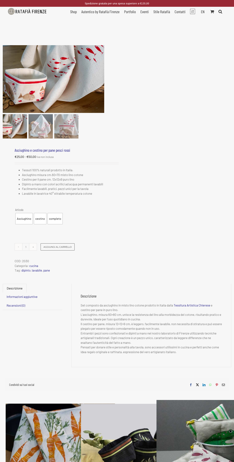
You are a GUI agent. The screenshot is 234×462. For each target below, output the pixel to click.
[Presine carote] (60, 439)
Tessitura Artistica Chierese (192, 305)
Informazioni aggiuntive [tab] (22, 296)
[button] (220, 11)
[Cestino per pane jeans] (135, 439)
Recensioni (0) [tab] (16, 305)
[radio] (24, 218)
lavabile (37, 270)
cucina (33, 266)
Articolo (19, 210)
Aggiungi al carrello (58, 247)
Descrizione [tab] (14, 288)
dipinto (26, 270)
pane (46, 270)
